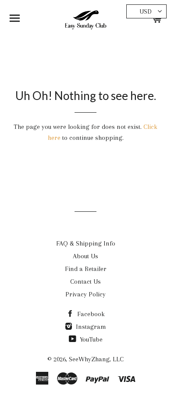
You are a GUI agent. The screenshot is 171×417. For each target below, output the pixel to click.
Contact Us (85, 281)
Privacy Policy (85, 294)
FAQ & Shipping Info (85, 243)
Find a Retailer (86, 269)
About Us (85, 256)
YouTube (90, 339)
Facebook (90, 314)
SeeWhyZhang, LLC (96, 359)
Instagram (90, 327)
